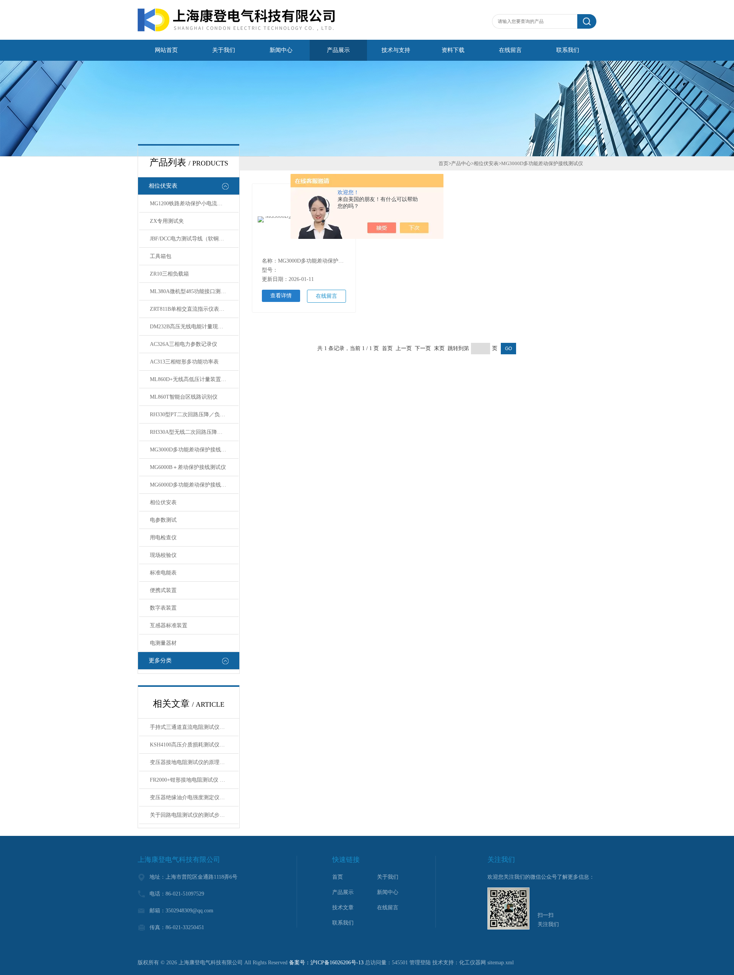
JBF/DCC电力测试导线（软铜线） (189, 239)
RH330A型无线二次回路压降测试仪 (191, 432)
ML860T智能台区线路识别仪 (184, 397)
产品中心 (461, 163)
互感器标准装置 (168, 625)
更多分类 (160, 660)
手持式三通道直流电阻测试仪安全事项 (194, 727)
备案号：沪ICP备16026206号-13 (326, 962)
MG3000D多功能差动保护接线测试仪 (193, 450)
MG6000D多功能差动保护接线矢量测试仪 (194, 485)
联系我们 (567, 50)
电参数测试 (163, 520)
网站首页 (166, 50)
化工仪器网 (472, 962)
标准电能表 (163, 573)
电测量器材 (163, 643)
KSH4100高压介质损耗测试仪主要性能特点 (194, 745)
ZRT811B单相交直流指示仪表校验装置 (194, 309)
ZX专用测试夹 (167, 221)
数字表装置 (163, 608)
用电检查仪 (163, 537)
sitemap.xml (500, 962)
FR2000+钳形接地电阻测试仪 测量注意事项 (194, 780)
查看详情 (281, 296)
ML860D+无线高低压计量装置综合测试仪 (194, 379)
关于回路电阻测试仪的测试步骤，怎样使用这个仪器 (194, 815)
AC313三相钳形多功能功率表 (184, 362)
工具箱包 (160, 256)
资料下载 (453, 50)
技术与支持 (396, 50)
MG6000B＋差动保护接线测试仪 (188, 467)
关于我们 (223, 50)
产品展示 (338, 50)
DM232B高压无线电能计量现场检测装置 (194, 326)
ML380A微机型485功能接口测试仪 (190, 291)
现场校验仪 (163, 555)
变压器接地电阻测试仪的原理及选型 (192, 762)
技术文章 (343, 907)
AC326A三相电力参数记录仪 (183, 344)
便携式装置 (163, 590)
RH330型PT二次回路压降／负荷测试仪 (194, 414)
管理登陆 (420, 962)
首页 (443, 163)
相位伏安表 (163, 186)
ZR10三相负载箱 (169, 274)
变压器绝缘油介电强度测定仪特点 (190, 797)
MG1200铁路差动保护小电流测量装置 (194, 203)
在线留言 (510, 50)
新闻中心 (281, 50)
